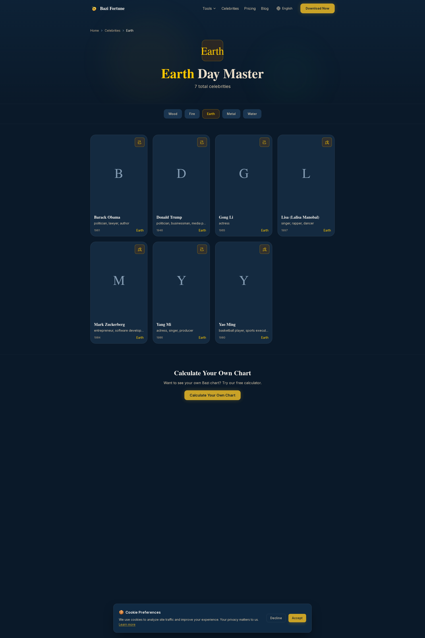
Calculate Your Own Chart (212, 395)
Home (94, 30)
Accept (297, 618)
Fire (192, 114)
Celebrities (230, 8)
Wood (172, 114)
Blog (265, 8)
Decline (276, 618)
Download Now (317, 8)
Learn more (127, 624)
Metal (231, 114)
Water (252, 114)
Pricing (250, 8)
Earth (211, 114)
